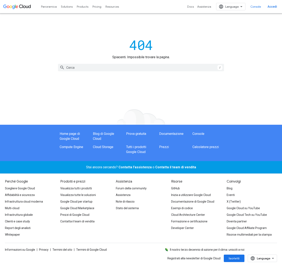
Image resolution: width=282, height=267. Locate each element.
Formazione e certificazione (189, 221)
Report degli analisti (18, 228)
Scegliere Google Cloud (20, 188)
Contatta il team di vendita (175, 167)
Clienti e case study (17, 221)
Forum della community (131, 188)
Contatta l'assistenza (135, 167)
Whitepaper (12, 234)
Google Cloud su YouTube (243, 208)
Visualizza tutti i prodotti (76, 188)
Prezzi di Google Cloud (74, 214)
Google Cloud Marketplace (77, 208)
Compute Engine (71, 147)
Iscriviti (234, 258)
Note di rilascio (125, 201)
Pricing (96, 6)
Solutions (67, 6)
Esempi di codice (182, 208)
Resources (112, 6)
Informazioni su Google (20, 249)
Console (255, 6)
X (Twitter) (234, 201)
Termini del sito (62, 249)
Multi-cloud (12, 208)
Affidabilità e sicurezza (20, 195)
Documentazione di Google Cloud (192, 201)
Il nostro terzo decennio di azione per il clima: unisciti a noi (207, 249)
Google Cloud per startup (76, 201)
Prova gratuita (136, 134)
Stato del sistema (127, 208)
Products (82, 6)
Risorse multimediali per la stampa (249, 234)
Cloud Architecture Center (188, 214)
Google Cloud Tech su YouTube (247, 214)
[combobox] (141, 67)
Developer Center (182, 228)
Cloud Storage (103, 147)
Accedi (272, 6)
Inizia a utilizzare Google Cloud (191, 195)
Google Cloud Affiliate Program (247, 228)
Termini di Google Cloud (91, 249)
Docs (190, 6)
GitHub (175, 188)
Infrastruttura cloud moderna (24, 201)
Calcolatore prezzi (205, 147)
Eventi (231, 195)
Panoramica (49, 6)
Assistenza (204, 6)
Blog (229, 188)
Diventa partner (237, 221)
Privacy (44, 249)
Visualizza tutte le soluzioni (78, 195)
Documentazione (171, 134)
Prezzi (164, 147)
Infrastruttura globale (19, 214)
